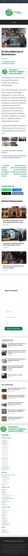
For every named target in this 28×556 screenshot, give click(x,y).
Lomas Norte (4, 458)
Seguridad (4, 489)
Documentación (23, 1)
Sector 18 (4, 462)
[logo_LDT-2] (14, 75)
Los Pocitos (4, 470)
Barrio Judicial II (5, 467)
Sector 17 (4, 461)
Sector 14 (4, 455)
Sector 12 (4, 453)
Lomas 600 (19, 150)
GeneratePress (14, 542)
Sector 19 (4, 464)
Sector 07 (4, 446)
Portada (4, 152)
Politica (3, 484)
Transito (3, 494)
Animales (4, 518)
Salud (3, 491)
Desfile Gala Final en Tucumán (15, 375)
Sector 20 (4, 465)
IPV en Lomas (4, 476)
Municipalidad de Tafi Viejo (8, 475)
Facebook (17, 189)
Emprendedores (5, 523)
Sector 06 (4, 444)
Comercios (4, 521)
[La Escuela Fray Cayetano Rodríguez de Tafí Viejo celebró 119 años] (14, 235)
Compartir (7, 193)
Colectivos (10, 1)
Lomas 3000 (4, 443)
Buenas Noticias (5, 501)
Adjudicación (5, 477)
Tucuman (4, 529)
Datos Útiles (4, 1)
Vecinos (3, 440)
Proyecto (4, 481)
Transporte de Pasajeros (7, 495)
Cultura (5, 150)
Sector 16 (4, 460)
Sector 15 (4, 457)
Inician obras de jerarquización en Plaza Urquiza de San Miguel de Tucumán (16, 367)
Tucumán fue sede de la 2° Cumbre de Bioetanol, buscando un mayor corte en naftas (17, 352)
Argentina (4, 531)
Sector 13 (4, 454)
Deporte (3, 515)
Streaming (4, 512)
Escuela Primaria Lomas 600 (12, 157)
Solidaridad (4, 504)
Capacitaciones (5, 524)
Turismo (3, 517)
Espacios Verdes (5, 497)
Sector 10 (4, 450)
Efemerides (4, 510)
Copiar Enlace (18, 193)
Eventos (3, 513)
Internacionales (5, 532)
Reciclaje (4, 500)
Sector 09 (4, 449)
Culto (3, 503)
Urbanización (5, 483)
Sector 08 (4, 447)
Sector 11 (4, 451)
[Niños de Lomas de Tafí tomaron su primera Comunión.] (14, 257)
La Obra (4, 480)
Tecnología (4, 520)
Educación (12, 150)
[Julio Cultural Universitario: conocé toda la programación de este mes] (14, 212)
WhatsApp (7, 189)
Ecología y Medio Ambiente (8, 498)
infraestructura (5, 479)
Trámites (17, 1)
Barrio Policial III (5, 468)
